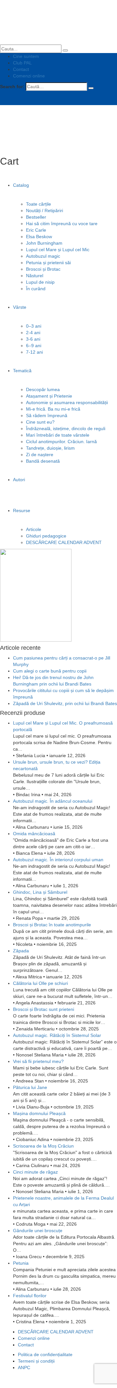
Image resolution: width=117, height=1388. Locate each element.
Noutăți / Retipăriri (44, 210)
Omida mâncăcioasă (34, 833)
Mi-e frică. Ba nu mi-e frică (53, 409)
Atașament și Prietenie (49, 396)
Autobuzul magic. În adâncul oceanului (52, 801)
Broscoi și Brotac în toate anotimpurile (52, 924)
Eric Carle (36, 230)
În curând (36, 288)
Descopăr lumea (43, 389)
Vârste (19, 307)
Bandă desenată (43, 461)
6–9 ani (33, 345)
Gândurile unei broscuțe (37, 1230)
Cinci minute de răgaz (35, 1172)
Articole (33, 529)
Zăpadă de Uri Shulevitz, (65, 703)
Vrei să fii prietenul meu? (38, 1061)
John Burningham (44, 243)
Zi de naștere (39, 454)
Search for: (12, 86)
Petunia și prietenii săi (48, 262)
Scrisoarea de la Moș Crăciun (43, 1146)
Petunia (21, 1263)
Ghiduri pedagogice (46, 535)
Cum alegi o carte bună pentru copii (49, 671)
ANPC (24, 1367)
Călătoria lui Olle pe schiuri (40, 983)
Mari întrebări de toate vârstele (57, 435)
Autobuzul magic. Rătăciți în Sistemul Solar (57, 1035)
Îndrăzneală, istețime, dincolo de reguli (65, 428)
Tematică (22, 370)
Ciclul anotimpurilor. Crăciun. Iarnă (61, 441)
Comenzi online (29, 75)
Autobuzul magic (43, 256)
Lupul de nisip (40, 282)
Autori (19, 479)
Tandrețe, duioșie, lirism (50, 448)
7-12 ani (34, 352)
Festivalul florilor (29, 1295)
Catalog (21, 185)
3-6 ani (33, 339)
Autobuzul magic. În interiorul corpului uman (58, 859)
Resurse (21, 510)
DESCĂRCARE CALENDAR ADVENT (64, 542)
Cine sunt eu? (40, 422)
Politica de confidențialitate (45, 1354)
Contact (21, 69)
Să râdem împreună (46, 415)
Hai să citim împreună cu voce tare (62, 223)
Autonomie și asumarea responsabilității (67, 402)
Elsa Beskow (39, 236)
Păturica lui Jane (30, 1087)
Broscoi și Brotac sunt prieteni (43, 1009)
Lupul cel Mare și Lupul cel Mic (57, 249)
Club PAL (22, 62)
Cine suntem (26, 56)
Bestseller (36, 217)
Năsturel (34, 275)
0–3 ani (33, 326)
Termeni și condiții (36, 1361)
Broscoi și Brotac (43, 269)
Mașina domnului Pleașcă (39, 1113)
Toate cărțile (38, 204)
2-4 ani (33, 332)
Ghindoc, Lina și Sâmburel (40, 892)
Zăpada (21, 950)
